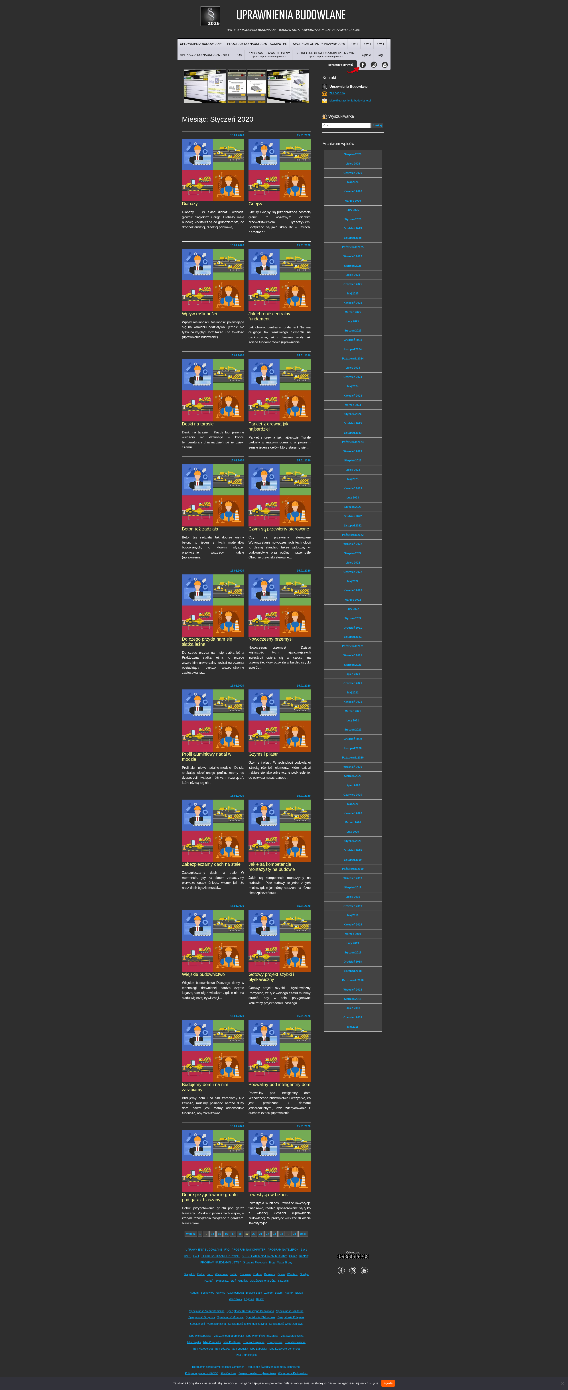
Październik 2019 (353, 868)
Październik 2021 (353, 646)
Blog (380, 55)
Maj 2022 (353, 581)
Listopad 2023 (353, 432)
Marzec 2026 (353, 200)
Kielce (201, 1274)
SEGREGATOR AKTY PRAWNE (220, 1256)
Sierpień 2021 (352, 664)
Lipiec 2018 (353, 1008)
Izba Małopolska (203, 1348)
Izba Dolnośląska (246, 1354)
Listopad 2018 (353, 971)
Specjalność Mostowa (230, 1317)
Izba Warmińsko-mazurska (262, 1335)
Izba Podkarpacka (253, 1342)
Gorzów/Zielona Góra (263, 1280)
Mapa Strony (284, 1262)
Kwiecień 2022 (353, 590)
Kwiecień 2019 (353, 924)
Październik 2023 (353, 442)
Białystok (189, 1274)
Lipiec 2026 (353, 163)
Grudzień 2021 (353, 627)
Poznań (208, 1280)
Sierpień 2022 (352, 553)
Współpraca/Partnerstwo (293, 1373)
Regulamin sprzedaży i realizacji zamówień (218, 1366)
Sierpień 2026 (352, 154)
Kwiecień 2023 (353, 488)
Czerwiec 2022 (352, 572)
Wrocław (292, 1274)
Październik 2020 (353, 757)
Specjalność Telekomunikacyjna (247, 1323)
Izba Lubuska (240, 1348)
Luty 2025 (353, 321)
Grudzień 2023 (353, 423)
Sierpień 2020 (352, 776)
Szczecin (283, 1280)
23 (274, 1233)
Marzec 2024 (353, 405)
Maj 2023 (353, 479)
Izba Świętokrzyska (292, 1335)
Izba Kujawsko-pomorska (284, 1348)
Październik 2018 (353, 980)
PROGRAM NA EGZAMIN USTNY (220, 1262)
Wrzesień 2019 (352, 878)
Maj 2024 (353, 386)
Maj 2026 (353, 182)
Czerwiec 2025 (352, 284)
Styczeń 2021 (352, 729)
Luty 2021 (353, 720)
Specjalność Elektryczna (260, 1317)
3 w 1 (367, 44)
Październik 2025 (353, 247)
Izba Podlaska (232, 1342)
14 (212, 1233)
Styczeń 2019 (352, 952)
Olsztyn (304, 1274)
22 (267, 1233)
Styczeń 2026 (352, 219)
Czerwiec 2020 (352, 794)
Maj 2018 (353, 1026)
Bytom (278, 1292)
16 (226, 1233)
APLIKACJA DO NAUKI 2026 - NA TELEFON (211, 55)
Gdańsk (243, 1280)
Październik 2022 (353, 534)
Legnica (249, 1299)
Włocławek (235, 1299)
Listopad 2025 (353, 237)
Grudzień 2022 (353, 516)
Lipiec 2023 (353, 469)
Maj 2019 (353, 915)
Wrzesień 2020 (352, 766)
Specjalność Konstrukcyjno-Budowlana (250, 1311)
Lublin (233, 1274)
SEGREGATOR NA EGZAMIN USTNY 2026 (326, 54)
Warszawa (221, 1274)
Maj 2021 (353, 692)
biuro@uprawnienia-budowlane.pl (350, 100)
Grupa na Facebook (255, 1262)
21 (260, 1233)
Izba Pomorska (212, 1342)
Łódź (210, 1274)
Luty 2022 (353, 609)
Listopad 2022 (353, 525)
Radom (194, 1292)
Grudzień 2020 (353, 739)
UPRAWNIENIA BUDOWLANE (201, 44)
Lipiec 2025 (353, 274)
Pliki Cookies (228, 1373)
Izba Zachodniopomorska (228, 1335)
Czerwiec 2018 (352, 1017)
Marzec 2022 (353, 599)
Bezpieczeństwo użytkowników (257, 1373)
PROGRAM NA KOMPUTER (248, 1249)
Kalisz (260, 1299)
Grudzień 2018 (353, 961)
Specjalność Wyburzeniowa (286, 1323)
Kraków (257, 1274)
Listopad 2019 (353, 859)
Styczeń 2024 (352, 414)
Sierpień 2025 (352, 265)
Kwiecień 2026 (353, 191)
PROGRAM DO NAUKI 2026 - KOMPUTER (257, 44)
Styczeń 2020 (352, 841)
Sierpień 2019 (352, 887)
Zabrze (268, 1292)
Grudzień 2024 (353, 340)
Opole (281, 1274)
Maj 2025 (353, 293)
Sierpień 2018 (352, 999)
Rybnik (289, 1292)
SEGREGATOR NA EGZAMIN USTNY (264, 1256)
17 (233, 1233)
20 (253, 1233)
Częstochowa (235, 1292)
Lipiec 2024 (353, 367)
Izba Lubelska (258, 1348)
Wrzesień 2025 (352, 256)
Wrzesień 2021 (352, 655)
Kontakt (303, 1256)
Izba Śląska (194, 1342)
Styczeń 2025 (352, 330)
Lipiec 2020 (353, 785)
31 (294, 1233)
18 (240, 1233)
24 (281, 1233)
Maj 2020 (353, 804)
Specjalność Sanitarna (290, 1311)
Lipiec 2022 (353, 562)
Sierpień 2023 (352, 460)
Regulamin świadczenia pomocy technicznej (273, 1366)
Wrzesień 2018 (352, 989)
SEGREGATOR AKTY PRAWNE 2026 (319, 44)
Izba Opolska (274, 1342)
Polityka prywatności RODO (201, 1373)
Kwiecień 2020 (353, 813)
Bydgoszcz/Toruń (225, 1280)
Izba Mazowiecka (295, 1342)
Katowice (269, 1274)
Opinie (366, 55)
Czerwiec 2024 (352, 377)
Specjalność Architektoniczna (207, 1311)
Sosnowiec (207, 1292)
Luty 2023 (353, 497)
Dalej (303, 1233)
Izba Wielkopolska (200, 1335)
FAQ (226, 1249)
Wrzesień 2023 (352, 451)
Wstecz (190, 1233)
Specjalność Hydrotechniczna (208, 1323)
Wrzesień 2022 (352, 544)
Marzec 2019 (353, 933)
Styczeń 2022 (352, 618)
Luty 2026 (353, 210)
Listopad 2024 (353, 349)
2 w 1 (354, 44)
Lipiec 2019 (353, 896)
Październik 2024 (353, 358)
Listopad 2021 (353, 636)
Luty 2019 (353, 943)
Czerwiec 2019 (352, 906)
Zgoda (388, 1383)
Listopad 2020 (353, 748)
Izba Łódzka (222, 1348)
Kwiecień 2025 (353, 302)
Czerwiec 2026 (352, 173)
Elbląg (299, 1292)
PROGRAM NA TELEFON (283, 1249)
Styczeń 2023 (352, 506)
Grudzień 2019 (353, 850)
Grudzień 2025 (353, 228)
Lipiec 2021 (353, 674)
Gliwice (220, 1292)
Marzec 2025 (353, 312)
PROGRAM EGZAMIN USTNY (269, 54)
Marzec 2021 (353, 711)
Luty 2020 (353, 831)
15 (219, 1233)
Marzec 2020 (353, 822)
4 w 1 (380, 44)
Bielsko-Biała (254, 1292)
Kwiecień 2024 (353, 395)
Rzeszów (245, 1274)
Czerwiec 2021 (352, 683)
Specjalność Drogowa (201, 1317)
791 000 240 (337, 93)
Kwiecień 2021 (353, 701)
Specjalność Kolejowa (291, 1317)
